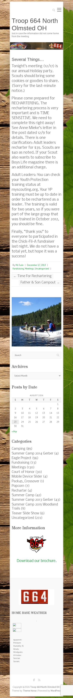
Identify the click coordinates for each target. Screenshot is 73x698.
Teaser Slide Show (25, 513)
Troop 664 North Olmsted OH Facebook (33, 681)
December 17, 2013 (36, 265)
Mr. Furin (20, 265)
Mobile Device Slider (27, 476)
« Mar (14, 431)
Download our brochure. (37, 561)
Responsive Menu (59, 10)
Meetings (29, 268)
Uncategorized (42, 268)
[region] (36, 321)
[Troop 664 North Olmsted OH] (36, 43)
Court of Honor (23, 472)
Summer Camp (23, 495)
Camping (18, 449)
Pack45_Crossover (25, 481)
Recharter (19, 490)
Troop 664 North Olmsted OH (35, 24)
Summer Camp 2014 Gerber (32, 453)
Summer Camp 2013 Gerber (32, 500)
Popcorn (18, 486)
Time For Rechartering (32, 276)
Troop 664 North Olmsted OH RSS (39, 681)
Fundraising (18, 268)
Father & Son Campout (40, 282)
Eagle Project (21, 458)
